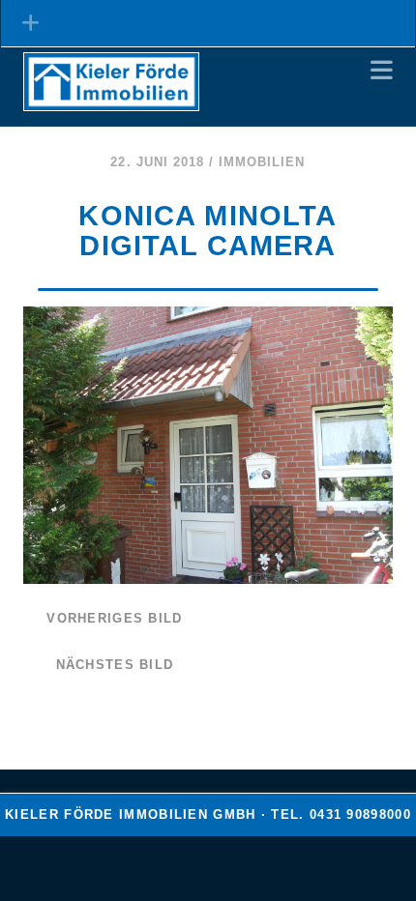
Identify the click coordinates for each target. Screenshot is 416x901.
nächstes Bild (115, 664)
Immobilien (262, 162)
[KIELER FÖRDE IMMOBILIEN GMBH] (111, 102)
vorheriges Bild (114, 618)
